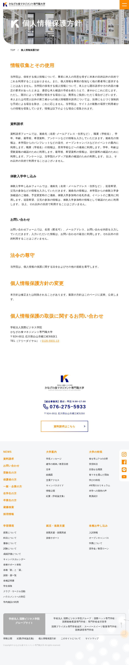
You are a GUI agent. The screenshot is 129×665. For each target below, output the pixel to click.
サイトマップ (92, 638)
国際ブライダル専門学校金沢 (67, 626)
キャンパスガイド (55, 485)
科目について (10, 538)
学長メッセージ (54, 458)
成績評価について (12, 554)
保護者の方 (10, 479)
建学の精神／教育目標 (57, 464)
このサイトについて (71, 638)
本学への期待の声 (98, 490)
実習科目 (93, 464)
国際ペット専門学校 (104, 618)
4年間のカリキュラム (99, 485)
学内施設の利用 (11, 602)
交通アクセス (52, 480)
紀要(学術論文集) (25, 638)
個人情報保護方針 (47, 638)
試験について (10, 548)
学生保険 (7, 586)
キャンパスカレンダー (14, 559)
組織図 (49, 474)
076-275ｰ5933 (68, 406)
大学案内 (51, 452)
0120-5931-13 (50, 341)
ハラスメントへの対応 (14, 596)
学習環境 (8, 526)
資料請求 (8, 458)
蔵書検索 (8, 507)
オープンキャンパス (99, 538)
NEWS (7, 452)
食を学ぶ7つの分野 (98, 458)
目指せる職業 (95, 469)
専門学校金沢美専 (97, 621)
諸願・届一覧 (10, 575)
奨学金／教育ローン (99, 548)
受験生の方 (10, 472)
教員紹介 (93, 496)
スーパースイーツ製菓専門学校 (100, 626)
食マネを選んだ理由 (99, 474)
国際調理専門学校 (84, 630)
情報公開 (50, 490)
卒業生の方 (10, 500)
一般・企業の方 (12, 486)
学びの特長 (94, 480)
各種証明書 (8, 580)
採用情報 (8, 514)
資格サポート (52, 538)
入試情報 (93, 532)
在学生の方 (10, 493)
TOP (12, 50)
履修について (10, 543)
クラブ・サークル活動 (14, 591)
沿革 (48, 469)
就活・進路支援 (55, 526)
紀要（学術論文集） (56, 496)
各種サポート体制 (12, 564)
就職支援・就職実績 (56, 532)
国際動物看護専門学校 (73, 621)
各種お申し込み (98, 526)
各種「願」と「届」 (13, 570)
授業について (10, 532)
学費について (95, 543)
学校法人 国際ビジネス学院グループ (72, 618)
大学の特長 (95, 452)
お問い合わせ (11, 465)
